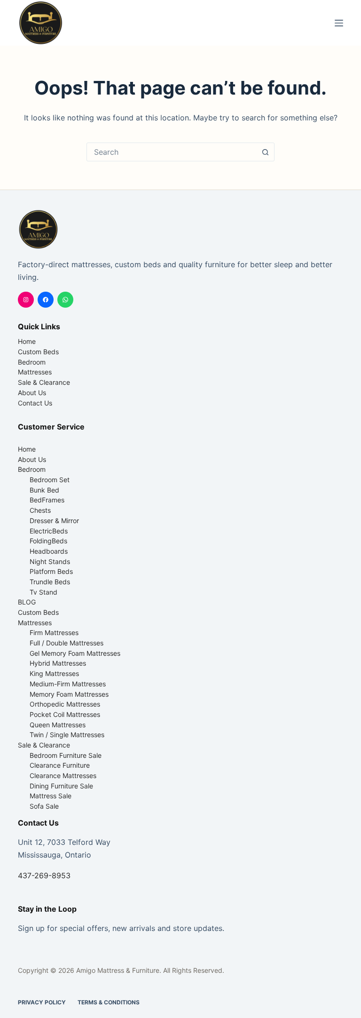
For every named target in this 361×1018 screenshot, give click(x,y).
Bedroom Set (50, 480)
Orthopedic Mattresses (65, 704)
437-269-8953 (44, 875)
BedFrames (47, 500)
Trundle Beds (50, 582)
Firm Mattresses (54, 632)
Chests (40, 510)
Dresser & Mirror (54, 521)
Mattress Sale (50, 796)
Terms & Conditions (109, 1002)
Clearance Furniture (60, 765)
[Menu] (339, 23)
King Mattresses (54, 673)
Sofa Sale (44, 806)
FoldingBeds (48, 541)
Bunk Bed (44, 490)
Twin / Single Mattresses (67, 735)
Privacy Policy (42, 1002)
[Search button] (265, 152)
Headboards (49, 551)
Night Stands (50, 561)
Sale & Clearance (44, 382)
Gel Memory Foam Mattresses (75, 653)
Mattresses (35, 372)
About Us (32, 393)
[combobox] (171, 152)
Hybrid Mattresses (58, 663)
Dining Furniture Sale (61, 786)
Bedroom (32, 362)
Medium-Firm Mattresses (68, 684)
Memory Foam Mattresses (69, 694)
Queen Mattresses (58, 725)
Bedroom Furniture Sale (66, 755)
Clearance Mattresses (63, 775)
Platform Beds (51, 571)
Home (27, 341)
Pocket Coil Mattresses (65, 714)
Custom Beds (38, 352)
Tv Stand (43, 592)
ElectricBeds (49, 531)
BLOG (27, 602)
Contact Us (35, 403)
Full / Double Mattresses (66, 643)
